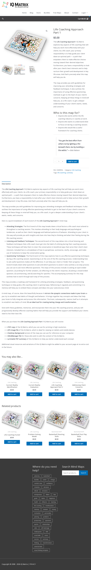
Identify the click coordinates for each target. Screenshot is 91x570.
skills (47, 532)
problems (46, 517)
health (36, 502)
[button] (3, 19)
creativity (37, 487)
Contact (75, 13)
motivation (37, 513)
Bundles (47, 13)
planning (36, 517)
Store (38, 13)
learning (53, 502)
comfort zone (38, 483)
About (66, 13)
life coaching (61, 173)
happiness (52, 498)
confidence (49, 483)
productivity (37, 520)
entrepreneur (38, 494)
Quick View (12, 378)
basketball (47, 476)
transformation (47, 543)
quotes (36, 524)
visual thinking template (41, 550)
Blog (31, 13)
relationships (46, 524)
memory (36, 509)
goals (35, 498)
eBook (36, 491)
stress (46, 535)
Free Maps (57, 13)
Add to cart (72, 161)
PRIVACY (33, 564)
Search (83, 473)
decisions (46, 487)
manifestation (50, 506)
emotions (45, 491)
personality (48, 513)
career (44, 480)
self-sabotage (45, 528)
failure (47, 494)
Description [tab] (6, 184)
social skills (37, 535)
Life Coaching (76, 170)
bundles (36, 480)
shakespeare (38, 532)
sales (35, 528)
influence (44, 502)
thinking (36, 543)
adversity (37, 476)
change (53, 480)
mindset (45, 509)
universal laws (38, 546)
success (36, 539)
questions (48, 520)
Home (24, 13)
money (54, 509)
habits (43, 498)
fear (54, 494)
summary (70, 173)
